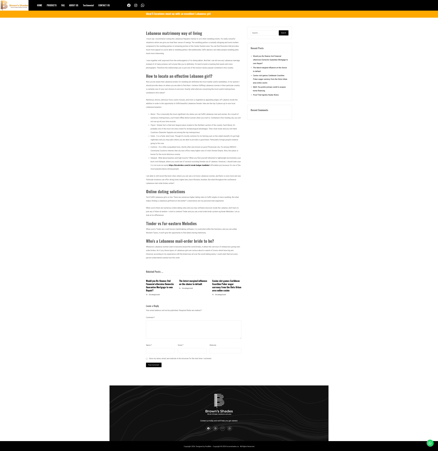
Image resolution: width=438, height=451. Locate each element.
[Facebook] (128, 5)
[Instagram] (135, 5)
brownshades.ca (232, 446)
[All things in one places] (14, 5)
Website (213, 345)
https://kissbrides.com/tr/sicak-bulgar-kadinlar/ (189, 165)
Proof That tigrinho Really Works (266, 95)
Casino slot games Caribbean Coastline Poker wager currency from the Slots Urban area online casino (270, 79)
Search (283, 33)
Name (149, 345)
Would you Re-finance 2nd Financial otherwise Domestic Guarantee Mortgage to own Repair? (270, 60)
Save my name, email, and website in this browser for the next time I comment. (180, 358)
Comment (150, 317)
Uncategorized (154, 295)
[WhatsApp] (142, 5)
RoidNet (208, 446)
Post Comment (153, 365)
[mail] (222, 428)
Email (180, 345)
